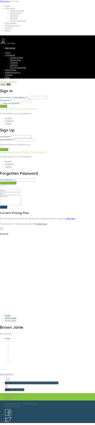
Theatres (14, 15)
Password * (5, 100)
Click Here (70, 218)
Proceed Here (40, 224)
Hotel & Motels (16, 57)
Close (3, 84)
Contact (8, 28)
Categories (10, 8)
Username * (5, 136)
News (7, 30)
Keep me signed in (11, 103)
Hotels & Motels (17, 10)
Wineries (14, 18)
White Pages (10, 70)
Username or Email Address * (13, 97)
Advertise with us (12, 25)
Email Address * (7, 139)
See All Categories (18, 20)
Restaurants (15, 13)
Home (7, 5)
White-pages (11, 23)
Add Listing (5, 1)
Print (9, 84)
